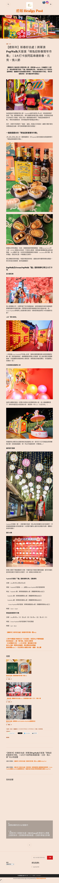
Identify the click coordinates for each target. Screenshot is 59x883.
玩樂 (7, 43)
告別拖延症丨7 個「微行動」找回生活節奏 (19, 641)
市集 (36, 729)
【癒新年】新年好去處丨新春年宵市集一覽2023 (21, 632)
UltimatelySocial (41, 878)
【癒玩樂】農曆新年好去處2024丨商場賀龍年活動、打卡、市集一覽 (23, 698)
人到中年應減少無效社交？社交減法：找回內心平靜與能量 (25, 639)
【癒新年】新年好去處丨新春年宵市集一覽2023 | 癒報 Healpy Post (30, 761)
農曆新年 (16, 729)
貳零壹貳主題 (21, 875)
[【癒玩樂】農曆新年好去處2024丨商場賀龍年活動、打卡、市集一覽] (29, 689)
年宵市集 (41, 729)
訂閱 (50, 857)
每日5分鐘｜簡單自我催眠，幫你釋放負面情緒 (21, 645)
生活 (11, 729)
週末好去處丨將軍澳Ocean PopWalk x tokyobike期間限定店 (20, 721)
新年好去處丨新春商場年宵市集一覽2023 (16, 675)
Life (10, 43)
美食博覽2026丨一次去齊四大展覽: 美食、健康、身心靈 (23, 647)
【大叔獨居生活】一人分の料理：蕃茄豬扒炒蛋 (21, 643)
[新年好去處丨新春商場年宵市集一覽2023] (29, 666)
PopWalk (31, 729)
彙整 (7, 862)
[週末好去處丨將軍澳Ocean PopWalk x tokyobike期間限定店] (29, 712)
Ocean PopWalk (23, 729)
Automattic (38, 875)
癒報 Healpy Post (29, 10)
